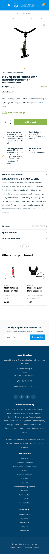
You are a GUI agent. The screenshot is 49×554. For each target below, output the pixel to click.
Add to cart (30, 122)
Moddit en (29, 548)
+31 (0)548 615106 (25, 381)
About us (24, 458)
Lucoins (25, 471)
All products (24, 531)
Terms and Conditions (24, 463)
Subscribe (38, 337)
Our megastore (25, 495)
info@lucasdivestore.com (25, 386)
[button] (24, 68)
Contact (25, 499)
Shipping (24, 483)
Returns (24, 479)
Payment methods (24, 475)
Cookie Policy (24, 503)
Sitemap (24, 491)
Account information (25, 515)
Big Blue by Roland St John (13, 72)
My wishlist (24, 523)
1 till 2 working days (16, 112)
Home (9, 19)
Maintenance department (24, 487)
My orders (25, 519)
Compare (24, 527)
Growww (36, 548)
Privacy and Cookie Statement (24, 467)
